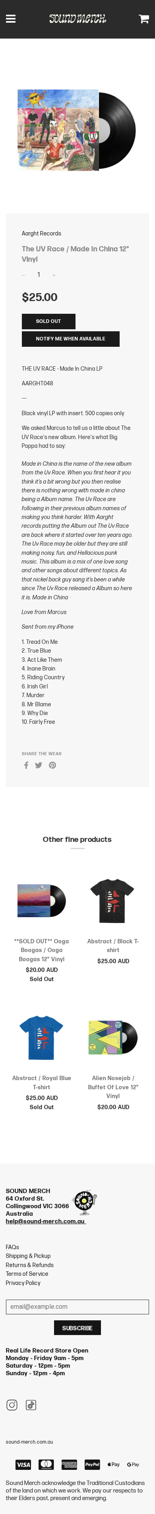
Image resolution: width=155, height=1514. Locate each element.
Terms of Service (27, 1274)
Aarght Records (41, 233)
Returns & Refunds (30, 1265)
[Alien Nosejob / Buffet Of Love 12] (113, 1039)
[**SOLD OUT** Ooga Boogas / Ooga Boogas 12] (42, 902)
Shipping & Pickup (28, 1256)
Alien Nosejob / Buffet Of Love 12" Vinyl (113, 1087)
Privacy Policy (23, 1283)
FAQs (12, 1247)
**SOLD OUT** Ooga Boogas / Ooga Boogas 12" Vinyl (41, 950)
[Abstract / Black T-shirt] (113, 902)
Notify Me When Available (70, 339)
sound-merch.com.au (29, 1442)
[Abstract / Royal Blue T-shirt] (42, 1039)
